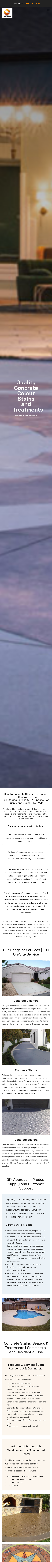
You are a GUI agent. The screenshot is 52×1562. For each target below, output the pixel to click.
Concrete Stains (26, 1070)
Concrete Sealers (26, 1139)
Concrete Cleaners (26, 1000)
